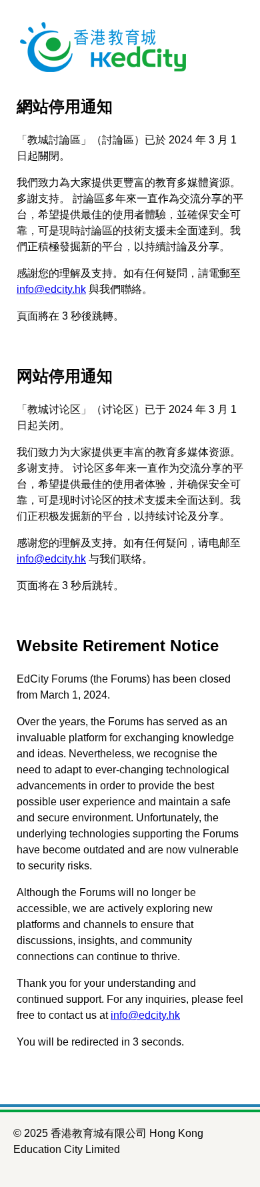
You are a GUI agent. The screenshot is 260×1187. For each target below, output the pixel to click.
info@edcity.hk (51, 289)
